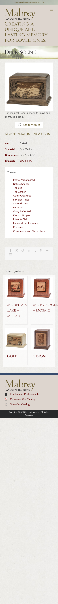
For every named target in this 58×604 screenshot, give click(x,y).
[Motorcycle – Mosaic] (42, 287)
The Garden (19, 191)
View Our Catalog (18, 404)
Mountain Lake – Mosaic (17, 310)
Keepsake (18, 227)
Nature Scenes (21, 184)
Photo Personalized (24, 180)
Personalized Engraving (26, 223)
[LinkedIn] (29, 250)
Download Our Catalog (21, 399)
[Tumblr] (35, 250)
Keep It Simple (21, 215)
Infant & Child (20, 219)
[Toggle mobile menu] (51, 9)
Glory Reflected (22, 211)
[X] (16, 250)
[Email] (10, 254)
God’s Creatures (22, 195)
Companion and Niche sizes (29, 231)
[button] (29, 394)
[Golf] (16, 339)
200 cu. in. (26, 160)
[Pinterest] (41, 250)
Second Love (20, 203)
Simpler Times (21, 199)
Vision (39, 356)
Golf (12, 356)
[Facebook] (10, 250)
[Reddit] (23, 250)
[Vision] (42, 339)
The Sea (17, 187)
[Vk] (47, 250)
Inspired (18, 207)
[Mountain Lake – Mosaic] (16, 287)
